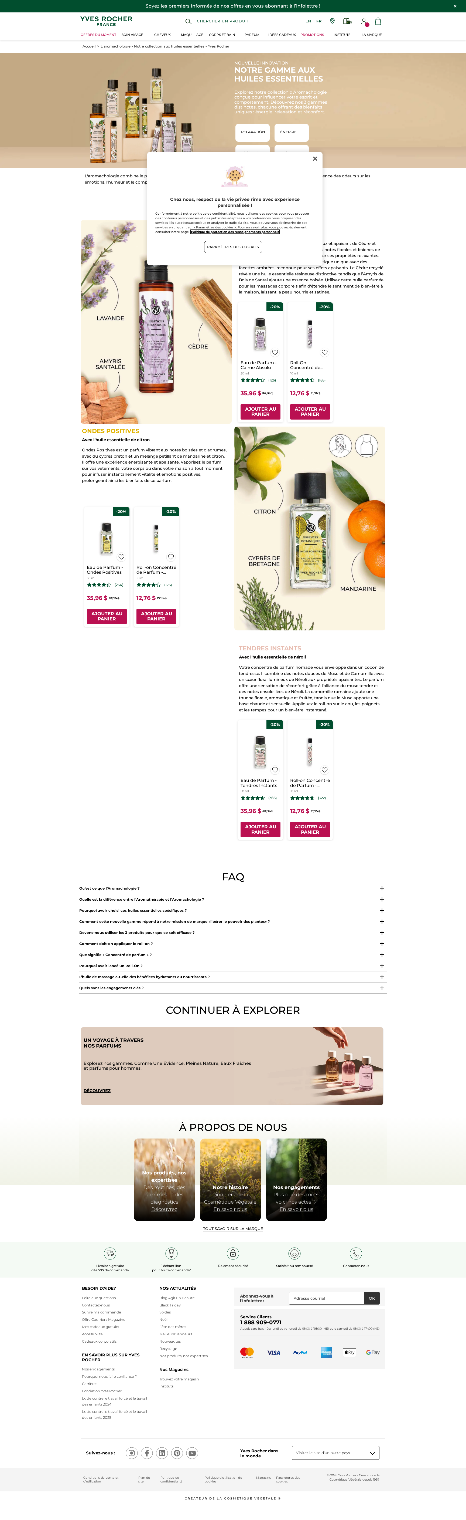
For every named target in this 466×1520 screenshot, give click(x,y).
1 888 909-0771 (261, 1322)
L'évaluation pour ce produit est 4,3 (253, 380)
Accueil (89, 46)
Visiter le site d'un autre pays (323, 1452)
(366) (272, 798)
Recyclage (168, 1348)
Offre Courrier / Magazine (103, 1319)
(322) (322, 798)
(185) (321, 380)
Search (188, 21)
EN (308, 21)
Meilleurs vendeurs (175, 1334)
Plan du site (144, 1479)
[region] (235, 208)
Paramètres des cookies (288, 1479)
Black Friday (170, 1305)
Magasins (263, 1478)
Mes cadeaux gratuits (100, 1327)
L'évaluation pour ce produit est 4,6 (302, 798)
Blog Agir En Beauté (177, 1298)
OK (372, 1298)
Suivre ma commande (101, 1312)
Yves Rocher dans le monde (259, 1453)
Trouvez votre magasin (179, 1379)
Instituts (166, 1386)
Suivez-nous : (100, 1452)
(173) (168, 585)
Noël (163, 1319)
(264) (119, 585)
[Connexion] (363, 21)
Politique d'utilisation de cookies (223, 1479)
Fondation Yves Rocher (102, 1391)
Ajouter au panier (260, 411)
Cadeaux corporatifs (99, 1341)
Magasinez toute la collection (233, 856)
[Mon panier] (378, 21)
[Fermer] (315, 158)
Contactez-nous (96, 1305)
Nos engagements (98, 1369)
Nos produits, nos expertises (183, 1356)
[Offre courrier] (347, 21)
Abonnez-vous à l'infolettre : (256, 1298)
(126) (272, 380)
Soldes (165, 1312)
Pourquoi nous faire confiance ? (109, 1376)
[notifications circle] (367, 24)
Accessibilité (92, 1334)
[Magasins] (332, 21)
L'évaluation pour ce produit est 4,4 (302, 380)
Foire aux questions (99, 1298)
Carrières (89, 1383)
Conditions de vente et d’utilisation (100, 1479)
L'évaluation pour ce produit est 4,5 (253, 798)
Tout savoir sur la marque (233, 1228)
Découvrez (97, 1090)
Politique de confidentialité (171, 1479)
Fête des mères (172, 1327)
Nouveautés (170, 1341)
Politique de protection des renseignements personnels (235, 232)
